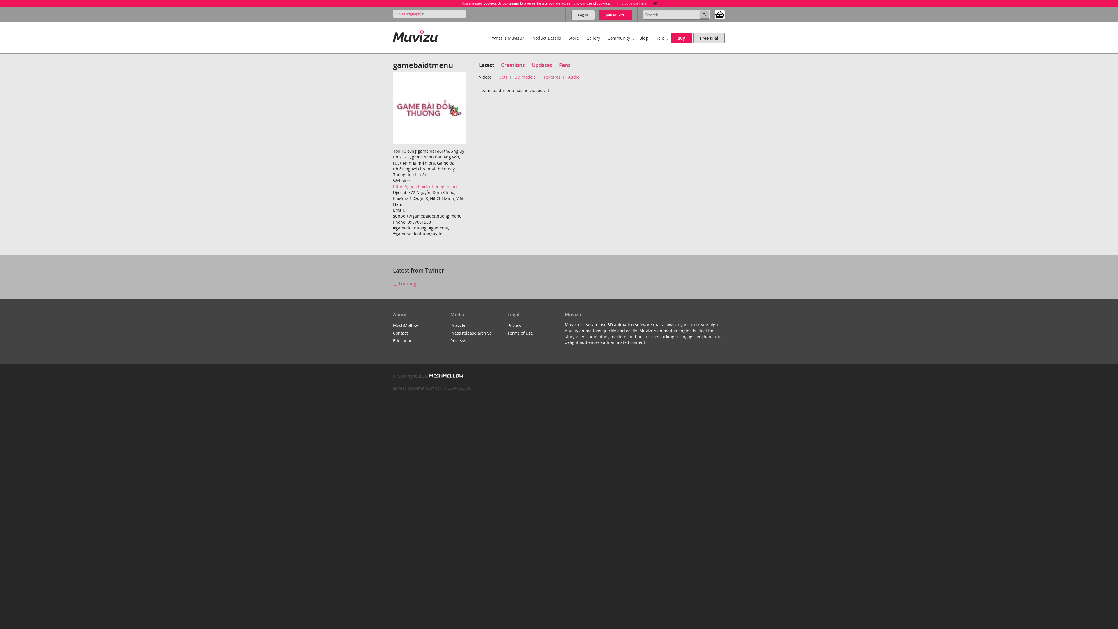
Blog (643, 38)
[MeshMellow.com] (445, 376)
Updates (542, 64)
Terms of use (520, 333)
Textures (552, 77)
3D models (525, 77)
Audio (573, 77)
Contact (400, 333)
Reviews (458, 340)
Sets (503, 77)
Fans (565, 64)
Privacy (514, 325)
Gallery (593, 38)
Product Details (546, 38)
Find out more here (632, 3)
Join (615, 15)
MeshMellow (405, 325)
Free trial (709, 38)
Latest (486, 64)
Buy (681, 38)
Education (403, 340)
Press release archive (471, 333)
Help (659, 38)
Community (619, 38)
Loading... (409, 283)
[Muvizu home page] (415, 35)
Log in (583, 15)
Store (574, 38)
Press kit (458, 325)
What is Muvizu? (508, 38)
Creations (513, 64)
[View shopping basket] (720, 14)
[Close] (655, 3)
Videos (485, 77)
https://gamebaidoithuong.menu (425, 186)
